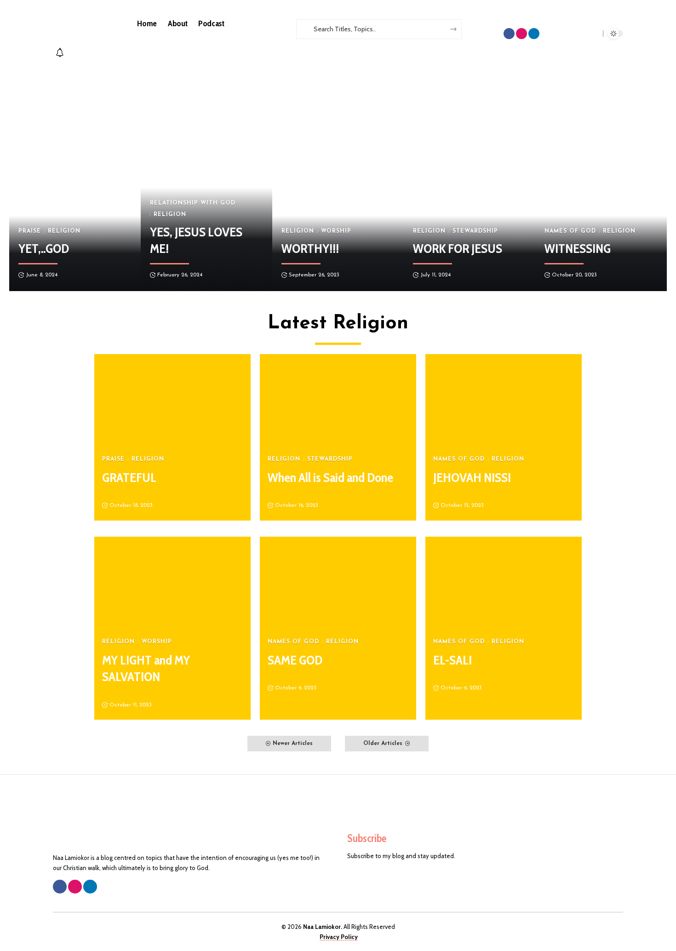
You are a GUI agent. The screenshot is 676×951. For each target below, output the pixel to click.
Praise (29, 231)
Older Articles (382, 743)
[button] (362, 43)
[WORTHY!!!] (338, 179)
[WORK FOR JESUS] (469, 179)
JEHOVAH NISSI (472, 477)
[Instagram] (521, 33)
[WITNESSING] (601, 179)
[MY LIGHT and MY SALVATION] (172, 583)
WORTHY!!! (310, 248)
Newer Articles (293, 743)
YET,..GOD (43, 248)
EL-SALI (452, 660)
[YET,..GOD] (75, 179)
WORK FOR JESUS (457, 248)
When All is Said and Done (330, 477)
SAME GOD (295, 660)
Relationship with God (192, 203)
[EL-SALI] (503, 583)
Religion (64, 231)
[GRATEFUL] (172, 401)
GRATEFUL (129, 477)
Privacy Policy (339, 936)
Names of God (570, 231)
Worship (336, 231)
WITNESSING (577, 248)
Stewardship (475, 231)
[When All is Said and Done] (338, 401)
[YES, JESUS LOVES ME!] (206, 179)
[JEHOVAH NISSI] (503, 401)
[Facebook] (509, 33)
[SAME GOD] (338, 583)
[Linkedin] (533, 33)
